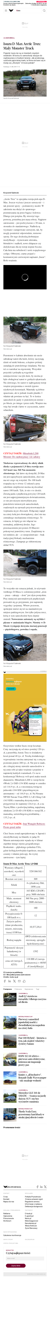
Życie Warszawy (31, 1228)
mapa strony (8, 1239)
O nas (5, 1197)
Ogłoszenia (7, 1216)
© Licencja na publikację (13, 972)
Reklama (6, 1214)
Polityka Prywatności (33, 1197)
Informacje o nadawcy (33, 1204)
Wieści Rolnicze (31, 1226)
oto (18, 10)
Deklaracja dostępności (34, 1206)
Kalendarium (29, 1239)
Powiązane (7, 989)
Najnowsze (29, 989)
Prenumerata (8, 1218)
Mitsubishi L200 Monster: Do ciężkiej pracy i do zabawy (21, 455)
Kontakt (6, 1199)
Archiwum (7, 1221)
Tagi (37, 989)
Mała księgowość (31, 1221)
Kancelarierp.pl (30, 1223)
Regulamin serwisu (32, 1202)
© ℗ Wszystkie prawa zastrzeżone (16, 975)
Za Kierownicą (8, 38)
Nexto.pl (28, 1218)
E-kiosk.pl (28, 1214)
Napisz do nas (8, 1202)
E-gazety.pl (29, 1216)
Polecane (18, 989)
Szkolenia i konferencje (12, 1235)
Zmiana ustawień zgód (34, 1199)
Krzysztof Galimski (11, 193)
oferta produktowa (10, 1243)
